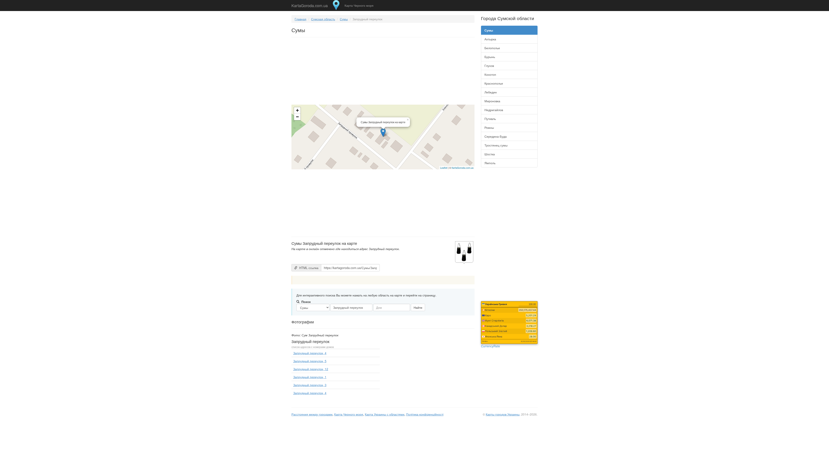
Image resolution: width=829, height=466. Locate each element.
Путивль (490, 118)
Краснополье (493, 83)
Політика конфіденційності (424, 414)
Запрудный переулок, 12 (310, 369)
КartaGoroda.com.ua (462, 167)
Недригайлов (493, 110)
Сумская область (323, 19)
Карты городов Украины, (503, 414)
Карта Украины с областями (384, 414)
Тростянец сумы (496, 145)
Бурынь (489, 57)
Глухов (489, 65)
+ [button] (297, 110)
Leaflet (443, 167)
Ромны (489, 127)
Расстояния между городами (311, 414)
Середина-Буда (495, 136)
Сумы (344, 19)
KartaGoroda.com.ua (309, 4)
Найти (418, 307)
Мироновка (492, 101)
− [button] (297, 117)
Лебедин (490, 92)
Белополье (492, 48)
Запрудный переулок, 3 (309, 385)
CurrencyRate (490, 346)
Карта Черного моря (359, 5)
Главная (300, 19)
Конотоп (490, 74)
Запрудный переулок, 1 (309, 377)
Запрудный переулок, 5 (309, 361)
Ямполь (489, 163)
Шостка (489, 154)
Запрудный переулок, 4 (309, 353)
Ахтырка (490, 39)
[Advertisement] (383, 72)
